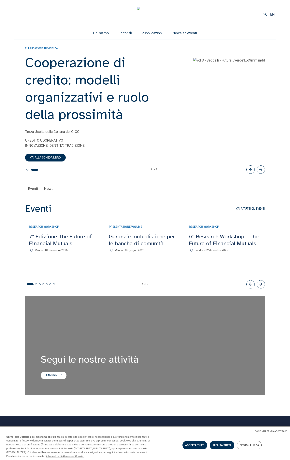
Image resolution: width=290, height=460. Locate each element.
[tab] (27, 170)
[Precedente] (250, 169)
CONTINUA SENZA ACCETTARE (271, 431)
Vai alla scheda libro (45, 157)
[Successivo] (261, 169)
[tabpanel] (145, 246)
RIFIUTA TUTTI (222, 445)
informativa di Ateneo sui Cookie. (65, 455)
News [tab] (48, 189)
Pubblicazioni (152, 33)
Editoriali (125, 33)
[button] (250, 284)
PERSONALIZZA (249, 445)
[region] (145, 443)
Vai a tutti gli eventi (250, 208)
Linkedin (51, 375)
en (272, 14)
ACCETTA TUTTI (195, 445)
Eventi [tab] (33, 189)
